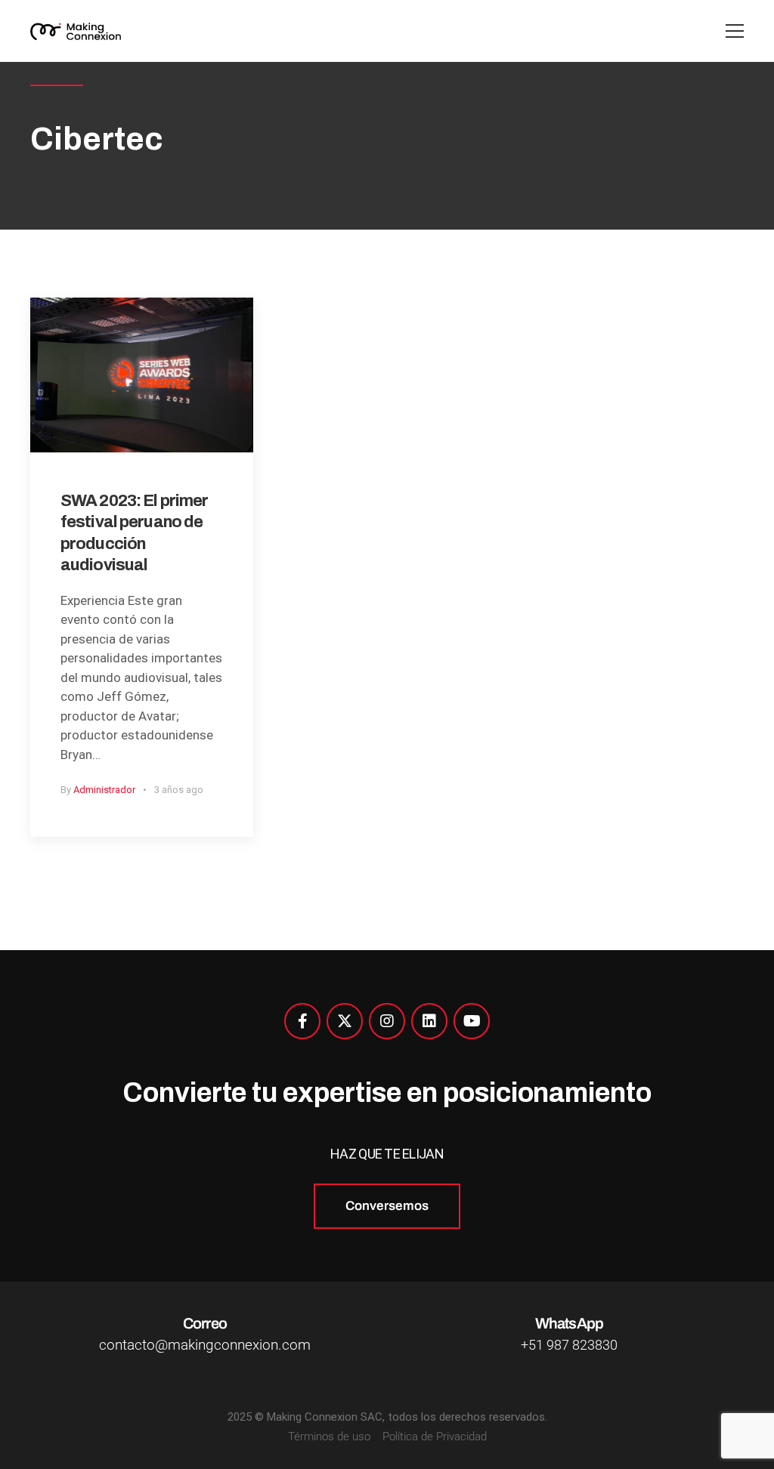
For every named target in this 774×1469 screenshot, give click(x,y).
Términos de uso (329, 1436)
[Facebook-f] (302, 1021)
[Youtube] (472, 1021)
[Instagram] (387, 1021)
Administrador (104, 789)
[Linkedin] (429, 1021)
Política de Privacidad (434, 1436)
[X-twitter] (345, 1021)
